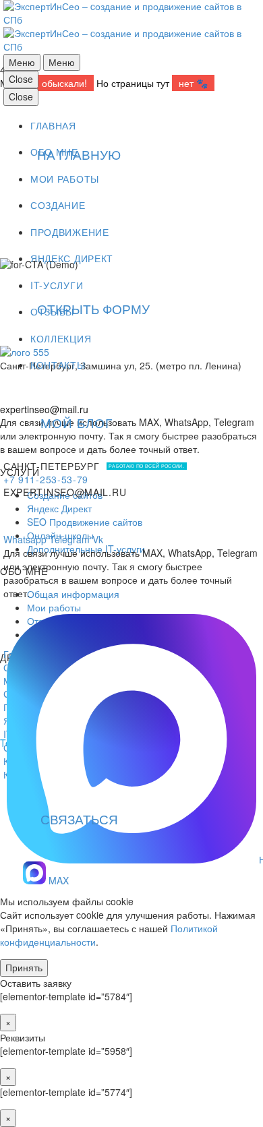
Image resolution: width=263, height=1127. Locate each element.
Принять (23, 967)
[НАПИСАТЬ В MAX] (131, 624)
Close (21, 79)
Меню (22, 62)
